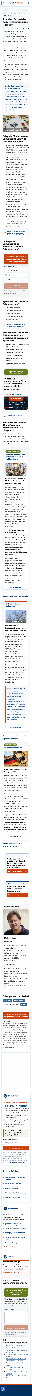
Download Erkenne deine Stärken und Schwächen (15, 1233)
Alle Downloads (8, 1247)
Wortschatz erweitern (13, 748)
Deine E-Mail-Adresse (10, 1139)
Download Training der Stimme (15, 1243)
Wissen (23, 1004)
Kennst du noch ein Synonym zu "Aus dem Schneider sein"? (16, 325)
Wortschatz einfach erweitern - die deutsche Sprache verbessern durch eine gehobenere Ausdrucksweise (16, 863)
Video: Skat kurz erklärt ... (15, 415)
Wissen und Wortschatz (11, 1004)
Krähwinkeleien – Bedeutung (13, 605)
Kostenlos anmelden (16, 1148)
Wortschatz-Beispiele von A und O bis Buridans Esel (14, 14)
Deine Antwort (9, 1309)
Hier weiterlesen (18, 588)
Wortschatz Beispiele (15, 11)
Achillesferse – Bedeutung (13, 1184)
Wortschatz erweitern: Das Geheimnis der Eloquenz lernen (16, 889)
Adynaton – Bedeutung (12, 1197)
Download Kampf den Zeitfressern (16, 1228)
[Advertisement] (16, 1070)
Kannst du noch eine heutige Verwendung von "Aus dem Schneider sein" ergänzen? (16, 233)
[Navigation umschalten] (3, 3)
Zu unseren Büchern (10, 1272)
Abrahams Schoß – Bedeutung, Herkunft (15, 1178)
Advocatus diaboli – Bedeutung (15, 1193)
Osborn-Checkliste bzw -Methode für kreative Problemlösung (16, 457)
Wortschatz (7, 1000)
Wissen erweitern (19, 1000)
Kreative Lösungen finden (13, 451)
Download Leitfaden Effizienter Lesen (15, 1238)
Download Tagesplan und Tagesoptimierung (13, 1224)
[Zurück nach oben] (29, 1393)
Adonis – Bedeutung (11, 1188)
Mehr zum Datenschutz (17, 1162)
